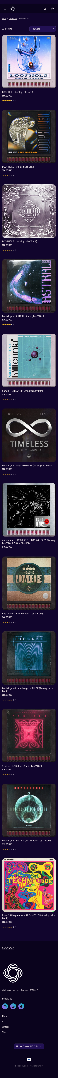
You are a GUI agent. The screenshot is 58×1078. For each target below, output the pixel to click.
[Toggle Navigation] (5, 9)
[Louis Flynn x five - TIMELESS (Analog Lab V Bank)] (29, 435)
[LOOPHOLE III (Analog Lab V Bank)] (29, 211)
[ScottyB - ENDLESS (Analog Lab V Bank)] (29, 735)
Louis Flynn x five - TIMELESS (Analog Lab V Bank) (27, 465)
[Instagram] (13, 1006)
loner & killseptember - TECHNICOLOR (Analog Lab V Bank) (28, 916)
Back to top (8, 948)
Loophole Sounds (22, 1066)
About (4, 1021)
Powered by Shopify (36, 1066)
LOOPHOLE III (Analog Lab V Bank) (19, 241)
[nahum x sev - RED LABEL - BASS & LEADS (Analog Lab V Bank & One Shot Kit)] (29, 510)
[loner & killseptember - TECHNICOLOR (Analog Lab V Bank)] (29, 885)
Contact (5, 1026)
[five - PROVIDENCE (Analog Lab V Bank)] (29, 583)
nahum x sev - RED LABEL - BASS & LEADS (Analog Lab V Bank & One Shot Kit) (28, 541)
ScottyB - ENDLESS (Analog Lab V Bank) (22, 766)
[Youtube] (5, 1006)
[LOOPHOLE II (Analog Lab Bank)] (29, 136)
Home (4, 18)
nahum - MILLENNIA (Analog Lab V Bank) (23, 391)
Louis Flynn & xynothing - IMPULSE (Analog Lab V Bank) (27, 689)
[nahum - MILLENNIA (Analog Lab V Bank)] (29, 360)
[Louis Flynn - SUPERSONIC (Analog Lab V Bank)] (29, 810)
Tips (4, 1032)
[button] (45, 9)
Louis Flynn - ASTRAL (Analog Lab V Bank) (23, 316)
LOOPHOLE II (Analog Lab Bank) (18, 167)
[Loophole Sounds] (13, 9)
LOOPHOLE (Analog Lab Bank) (17, 92)
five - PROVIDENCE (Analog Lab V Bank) (22, 613)
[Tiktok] (21, 1006)
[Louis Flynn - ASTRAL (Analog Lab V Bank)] (29, 286)
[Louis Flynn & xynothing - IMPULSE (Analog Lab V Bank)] (29, 658)
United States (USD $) (26, 1046)
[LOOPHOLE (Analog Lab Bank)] (29, 61)
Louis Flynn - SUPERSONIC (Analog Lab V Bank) (26, 840)
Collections (13, 18)
